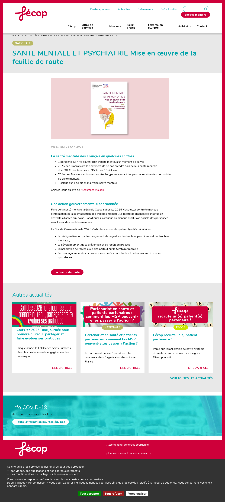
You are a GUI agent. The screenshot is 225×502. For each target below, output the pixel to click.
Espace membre (195, 15)
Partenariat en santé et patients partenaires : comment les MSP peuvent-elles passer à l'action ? (111, 339)
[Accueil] (31, 13)
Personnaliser (137, 493)
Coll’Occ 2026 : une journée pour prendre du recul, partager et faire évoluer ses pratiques (43, 334)
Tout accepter (89, 493)
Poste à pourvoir (100, 9)
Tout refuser (113, 493)
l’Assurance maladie (93, 190)
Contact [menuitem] (202, 26)
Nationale (23, 43)
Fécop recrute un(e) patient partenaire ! (175, 337)
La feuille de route (67, 272)
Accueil (16, 35)
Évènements (145, 9)
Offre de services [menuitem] (87, 26)
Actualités (124, 9)
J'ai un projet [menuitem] (131, 26)
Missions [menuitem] (115, 26)
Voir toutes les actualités (191, 378)
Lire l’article (62, 368)
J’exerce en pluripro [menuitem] (155, 26)
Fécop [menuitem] (72, 26)
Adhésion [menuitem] (184, 26)
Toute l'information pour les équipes (40, 422)
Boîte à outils (168, 9)
